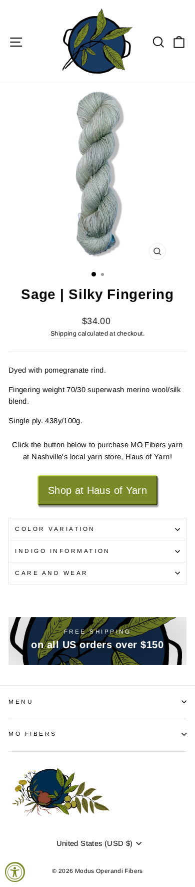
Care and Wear (51, 572)
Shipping (63, 333)
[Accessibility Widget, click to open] (15, 872)
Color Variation (55, 528)
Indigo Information (62, 550)
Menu (21, 701)
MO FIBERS (32, 733)
